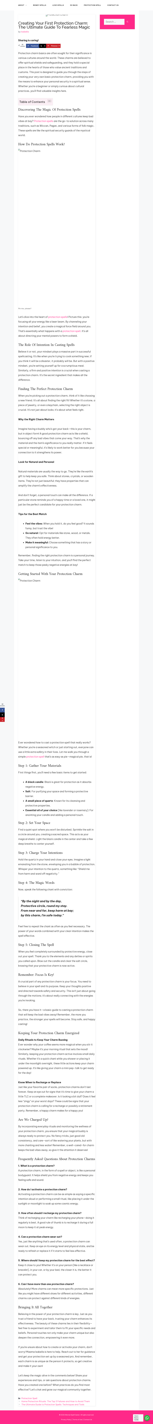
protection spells (57, 316)
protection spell (72, 331)
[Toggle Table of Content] (48, 101)
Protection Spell (92, 5)
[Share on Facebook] (2, 710)
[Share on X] (2, 714)
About (21, 5)
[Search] (127, 22)
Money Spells (39, 5)
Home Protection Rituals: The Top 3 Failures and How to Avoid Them (55, 1401)
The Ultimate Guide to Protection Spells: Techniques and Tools (52, 1404)
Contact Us (113, 5)
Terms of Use (77, 1420)
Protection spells (43, 121)
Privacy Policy (66, 1420)
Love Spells (58, 5)
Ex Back (74, 5)
